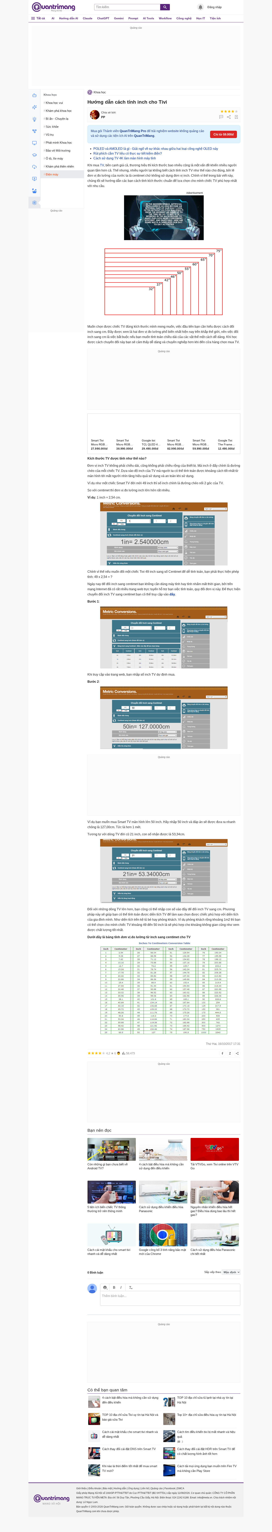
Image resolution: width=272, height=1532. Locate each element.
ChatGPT (103, 18)
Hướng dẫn (120, 1488)
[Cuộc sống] (34, 191)
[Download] (34, 167)
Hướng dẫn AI (68, 18)
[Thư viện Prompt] (34, 107)
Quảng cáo (157, 1488)
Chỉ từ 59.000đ (223, 134)
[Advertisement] (136, 58)
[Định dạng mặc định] (130, 1287)
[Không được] (222, 111)
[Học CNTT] (34, 155)
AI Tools (148, 18)
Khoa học (100, 92)
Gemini (119, 18)
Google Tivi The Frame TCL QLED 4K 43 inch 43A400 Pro (227, 442)
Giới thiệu (81, 1488)
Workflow (165, 18)
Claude (87, 18)
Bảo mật (107, 1488)
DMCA (180, 1488)
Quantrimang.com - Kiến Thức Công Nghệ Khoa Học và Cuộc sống (55, 7)
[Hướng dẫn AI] (34, 119)
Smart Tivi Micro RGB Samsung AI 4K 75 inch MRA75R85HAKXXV (202, 442)
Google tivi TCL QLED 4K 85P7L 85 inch (151, 442)
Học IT (200, 18)
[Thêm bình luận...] (170, 1298)
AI (53, 18)
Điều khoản (95, 1488)
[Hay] (233, 111)
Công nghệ (184, 18)
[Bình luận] (221, 117)
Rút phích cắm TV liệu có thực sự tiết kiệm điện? (127, 153)
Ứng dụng (133, 1488)
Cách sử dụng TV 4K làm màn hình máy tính (124, 158)
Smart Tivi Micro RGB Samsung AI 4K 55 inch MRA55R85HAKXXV (100, 442)
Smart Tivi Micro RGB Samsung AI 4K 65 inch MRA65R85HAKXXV (125, 442)
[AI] (34, 95)
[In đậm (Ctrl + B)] (114, 1287)
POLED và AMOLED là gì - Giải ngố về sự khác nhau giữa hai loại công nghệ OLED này (155, 148)
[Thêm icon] (104, 1287)
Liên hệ (145, 1488)
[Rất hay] (236, 111)
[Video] (34, 179)
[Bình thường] (229, 111)
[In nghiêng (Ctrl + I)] (120, 1287)
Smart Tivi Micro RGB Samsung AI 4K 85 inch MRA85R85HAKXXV (176, 442)
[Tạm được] (225, 111)
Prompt (133, 18)
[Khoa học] (34, 203)
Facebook (169, 1488)
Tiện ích (215, 18)
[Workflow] (34, 131)
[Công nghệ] (34, 143)
